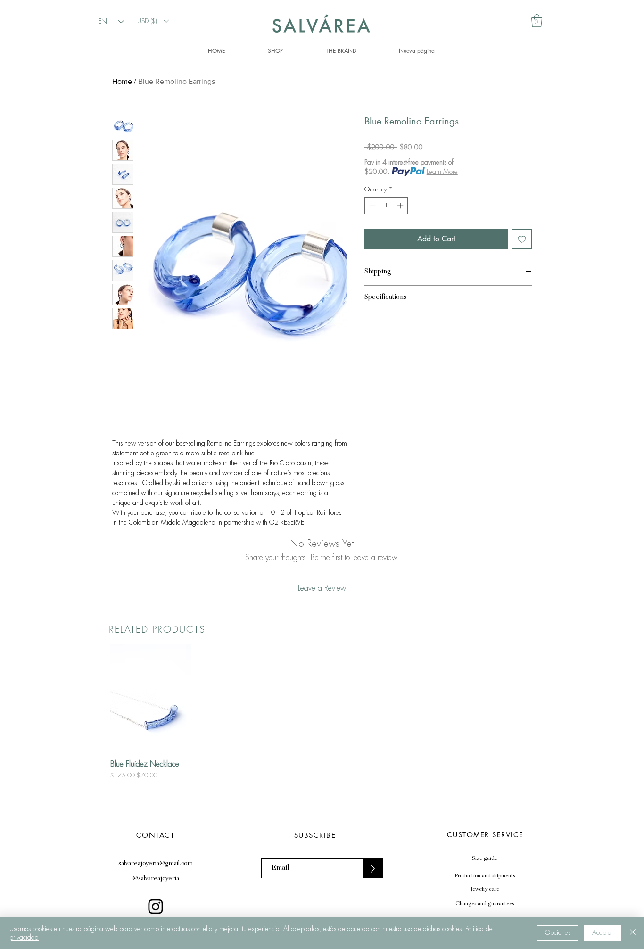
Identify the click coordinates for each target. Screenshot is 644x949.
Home (122, 81)
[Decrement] (371, 206)
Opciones (557, 932)
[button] (152, 21)
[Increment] (401, 206)
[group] (322, 712)
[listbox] (152, 21)
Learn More (442, 171)
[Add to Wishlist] (522, 239)
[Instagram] (155, 906)
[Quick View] (150, 698)
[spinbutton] (386, 206)
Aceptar (602, 932)
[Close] (632, 932)
